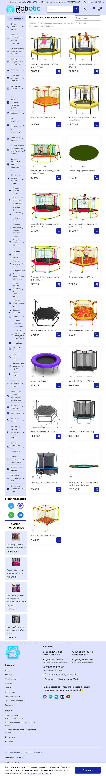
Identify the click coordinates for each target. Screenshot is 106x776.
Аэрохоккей (16, 113)
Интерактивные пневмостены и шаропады (19, 274)
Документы (10, 737)
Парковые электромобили (16, 478)
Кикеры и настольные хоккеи (16, 383)
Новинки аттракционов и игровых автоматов (17, 39)
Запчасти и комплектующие (15, 489)
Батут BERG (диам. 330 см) (81, 431)
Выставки (9, 705)
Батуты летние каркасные (19, 323)
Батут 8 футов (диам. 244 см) (44, 482)
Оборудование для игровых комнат (57, 23)
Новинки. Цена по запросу (16, 356)
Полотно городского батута (82, 170)
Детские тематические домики (18, 303)
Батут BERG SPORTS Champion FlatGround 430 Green (83, 483)
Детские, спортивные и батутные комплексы (20, 334)
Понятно (88, 770)
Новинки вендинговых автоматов (16, 62)
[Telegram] (11, 506)
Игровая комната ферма (16, 191)
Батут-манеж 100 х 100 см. (43, 535)
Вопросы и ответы (13, 696)
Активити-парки (17, 348)
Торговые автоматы (14, 406)
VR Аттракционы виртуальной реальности (15, 125)
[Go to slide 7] (50, 477)
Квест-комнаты (16, 374)
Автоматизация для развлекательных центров (15, 432)
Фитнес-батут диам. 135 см (43, 330)
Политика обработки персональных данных (20, 724)
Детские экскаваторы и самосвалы (15, 447)
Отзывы (8, 683)
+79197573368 (73, 2)
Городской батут (38, 381)
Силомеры (15, 70)
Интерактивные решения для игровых (17, 51)
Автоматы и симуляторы (15, 89)
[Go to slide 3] (47, 113)
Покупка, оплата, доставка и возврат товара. (20, 731)
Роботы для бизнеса (15, 138)
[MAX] (20, 506)
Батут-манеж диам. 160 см (43, 117)
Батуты (82, 23)
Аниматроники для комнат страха (18, 366)
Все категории (16, 18)
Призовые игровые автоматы (15, 78)
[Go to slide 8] (52, 477)
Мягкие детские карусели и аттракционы (16, 290)
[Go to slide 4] (49, 376)
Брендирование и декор (17, 468)
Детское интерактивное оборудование (16, 164)
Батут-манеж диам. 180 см (81, 277)
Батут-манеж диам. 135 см (81, 330)
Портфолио (10, 692)
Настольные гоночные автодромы (18, 200)
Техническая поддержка (15, 700)
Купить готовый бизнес (14, 27)
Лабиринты (15, 413)
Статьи (8, 687)
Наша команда (11, 679)
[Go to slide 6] (49, 477)
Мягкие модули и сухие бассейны (17, 242)
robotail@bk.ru (97, 2)
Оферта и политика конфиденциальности (14, 716)
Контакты (9, 674)
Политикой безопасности (39, 773)
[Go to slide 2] (47, 59)
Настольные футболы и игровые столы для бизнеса (17, 396)
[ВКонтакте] (20, 515)
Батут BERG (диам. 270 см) (81, 381)
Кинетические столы (17, 254)
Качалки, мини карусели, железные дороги (15, 102)
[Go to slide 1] (45, 60)
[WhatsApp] (11, 515)
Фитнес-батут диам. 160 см (43, 431)
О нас (7, 670)
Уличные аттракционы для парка (16, 459)
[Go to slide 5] (47, 477)
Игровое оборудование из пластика (17, 228)
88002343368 (30, 2)
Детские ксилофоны (17, 311)
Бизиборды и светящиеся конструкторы (17, 214)
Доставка (9, 741)
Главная (32, 23)
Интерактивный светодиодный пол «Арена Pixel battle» (18, 149)
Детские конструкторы (16, 264)
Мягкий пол (17, 343)
